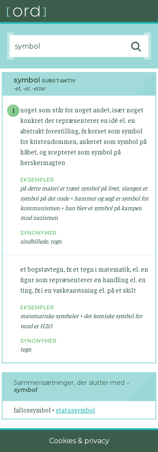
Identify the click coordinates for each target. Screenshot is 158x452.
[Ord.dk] (82, 11)
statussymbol (75, 409)
